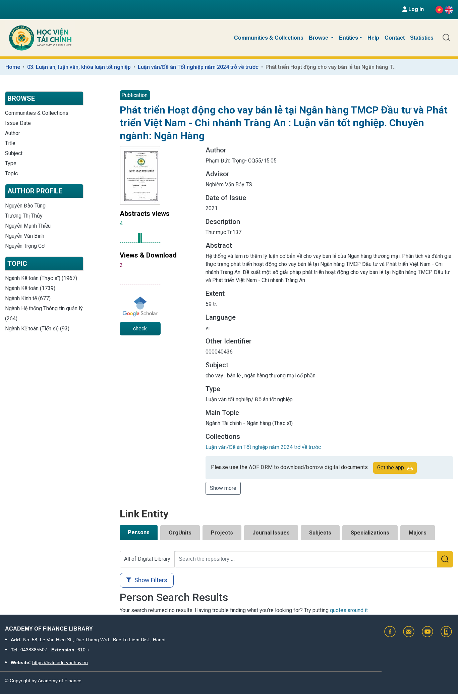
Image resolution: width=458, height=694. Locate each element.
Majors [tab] (417, 532)
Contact (395, 38)
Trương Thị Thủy (24, 216)
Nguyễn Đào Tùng (25, 205)
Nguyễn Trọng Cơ (25, 246)
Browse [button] (319, 38)
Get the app (390, 467)
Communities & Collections (268, 38)
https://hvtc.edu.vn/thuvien (60, 662)
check (140, 328)
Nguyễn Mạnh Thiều (28, 226)
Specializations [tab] (370, 532)
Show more (223, 488)
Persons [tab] (139, 532)
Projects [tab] (222, 532)
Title (10, 143)
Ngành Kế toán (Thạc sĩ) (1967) (41, 278)
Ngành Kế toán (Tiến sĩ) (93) (37, 328)
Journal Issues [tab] (271, 532)
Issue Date (18, 123)
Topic (11, 173)
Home (12, 67)
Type (10, 163)
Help (373, 38)
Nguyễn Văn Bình (24, 236)
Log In (415, 9)
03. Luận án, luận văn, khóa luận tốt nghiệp (79, 67)
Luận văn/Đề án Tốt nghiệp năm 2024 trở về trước (198, 67)
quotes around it (349, 610)
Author (12, 133)
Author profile (34, 191)
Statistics (422, 38)
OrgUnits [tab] (180, 532)
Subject (13, 153)
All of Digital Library (147, 559)
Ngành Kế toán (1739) (30, 288)
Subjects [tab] (320, 532)
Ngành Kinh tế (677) (28, 298)
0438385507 (33, 649)
